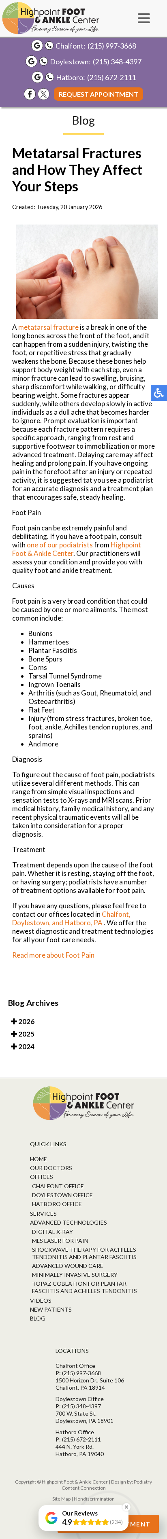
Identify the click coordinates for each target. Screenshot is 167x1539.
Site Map (61, 1499)
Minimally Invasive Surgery (75, 1274)
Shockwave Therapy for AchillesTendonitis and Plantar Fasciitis (84, 1253)
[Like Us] (30, 94)
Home (38, 1158)
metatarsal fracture (48, 327)
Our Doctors (51, 1167)
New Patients (51, 1309)
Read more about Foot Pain (53, 955)
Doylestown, (32, 922)
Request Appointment (98, 94)
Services (43, 1213)
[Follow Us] (43, 94)
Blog (37, 1318)
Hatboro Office (57, 1203)
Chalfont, (116, 914)
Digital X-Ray (52, 1231)
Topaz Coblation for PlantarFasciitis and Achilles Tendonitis (84, 1287)
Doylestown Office (62, 1194)
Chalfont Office (58, 1186)
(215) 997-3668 (112, 45)
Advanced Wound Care (67, 1265)
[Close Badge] (126, 1507)
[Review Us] (37, 45)
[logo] (50, 18)
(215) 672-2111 (111, 77)
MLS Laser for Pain (60, 1240)
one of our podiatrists (60, 545)
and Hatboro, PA (77, 922)
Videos (40, 1300)
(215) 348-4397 (117, 61)
